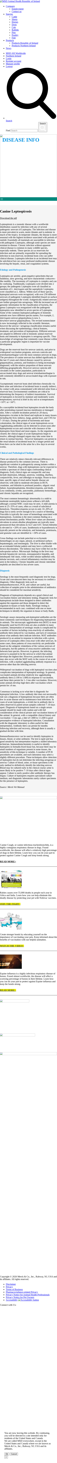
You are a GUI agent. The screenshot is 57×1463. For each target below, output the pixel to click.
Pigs (14, 32)
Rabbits (15, 30)
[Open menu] (2, 199)
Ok (7, 1454)
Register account (13, 61)
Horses (15, 22)
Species (9, 14)
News (8, 48)
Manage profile (13, 64)
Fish (14, 38)
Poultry (15, 35)
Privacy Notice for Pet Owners (20, 1297)
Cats (14, 27)
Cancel (14, 1454)
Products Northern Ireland (24, 45)
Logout (9, 66)
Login (8, 58)
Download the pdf (8, 218)
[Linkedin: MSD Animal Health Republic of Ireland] (28, 1423)
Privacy (9, 1287)
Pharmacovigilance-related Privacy (22, 1292)
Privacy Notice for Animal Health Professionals (28, 1294)
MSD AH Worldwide (16, 53)
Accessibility (12, 1300)
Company (10, 6)
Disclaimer (11, 1284)
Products (10, 40)
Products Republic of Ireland (25, 43)
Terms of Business (14, 1289)
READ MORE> (8, 861)
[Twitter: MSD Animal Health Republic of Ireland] (28, 1366)
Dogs (14, 24)
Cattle (14, 16)
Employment (18, 9)
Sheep (14, 19)
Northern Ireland (13, 56)
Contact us (16, 11)
